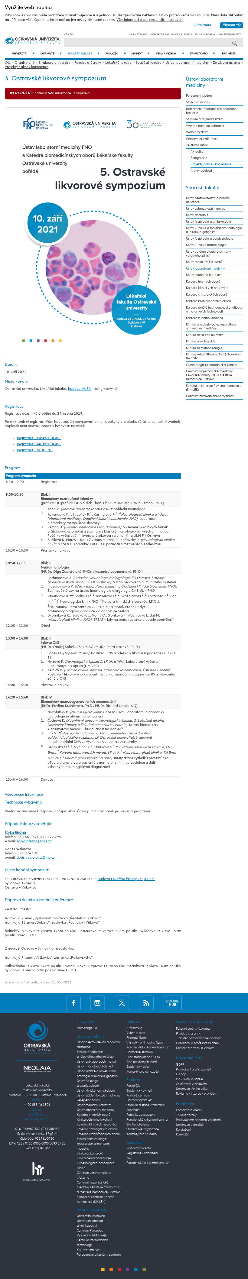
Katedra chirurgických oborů (206, 294)
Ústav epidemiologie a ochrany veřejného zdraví (208, 253)
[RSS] (146, 1003)
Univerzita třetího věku (191, 1088)
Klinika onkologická (200, 341)
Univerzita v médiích (190, 1124)
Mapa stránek (138, 34)
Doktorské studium (139, 1052)
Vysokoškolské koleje (91, 1235)
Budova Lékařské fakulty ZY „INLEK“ (126, 879)
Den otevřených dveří (141, 1062)
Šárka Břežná (15, 833)
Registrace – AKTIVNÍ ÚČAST (39, 444)
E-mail (188, 34)
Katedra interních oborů (203, 281)
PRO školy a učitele (189, 1079)
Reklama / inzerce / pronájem (196, 1093)
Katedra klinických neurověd (206, 288)
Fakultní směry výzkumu (193, 1028)
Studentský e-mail (139, 1090)
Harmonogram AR (139, 1100)
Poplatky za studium (140, 1114)
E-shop (181, 1074)
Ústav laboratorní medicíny (187, 63)
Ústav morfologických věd (95, 1066)
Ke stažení (183, 1129)
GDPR (180, 1064)
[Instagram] (97, 1003)
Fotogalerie (199, 158)
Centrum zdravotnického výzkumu (210, 396)
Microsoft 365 (159, 34)
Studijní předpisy (137, 1124)
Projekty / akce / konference (26, 67)
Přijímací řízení (136, 1037)
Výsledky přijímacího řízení (144, 1042)
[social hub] (173, 1003)
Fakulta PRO (202, 53)
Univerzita (23, 53)
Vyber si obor (135, 1033)
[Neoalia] (37, 1068)
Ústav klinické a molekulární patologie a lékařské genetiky (214, 230)
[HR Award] (37, 1171)
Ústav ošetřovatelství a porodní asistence (208, 200)
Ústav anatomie (197, 215)
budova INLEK (79, 389)
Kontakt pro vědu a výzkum (195, 1048)
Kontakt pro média (189, 1110)
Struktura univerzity (54, 63)
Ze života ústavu (226, 63)
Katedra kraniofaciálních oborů (208, 301)
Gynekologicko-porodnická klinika (211, 365)
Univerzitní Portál (230, 34)
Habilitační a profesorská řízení (197, 1043)
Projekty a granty (188, 1033)
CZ (65, 34)
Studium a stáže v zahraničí (145, 1105)
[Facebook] (73, 1003)
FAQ (129, 1158)
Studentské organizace (142, 1129)
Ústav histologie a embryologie (208, 221)
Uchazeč (116, 53)
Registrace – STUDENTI (35, 450)
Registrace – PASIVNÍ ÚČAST (39, 438)
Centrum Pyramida (90, 1230)
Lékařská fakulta (118, 63)
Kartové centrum (88, 1249)
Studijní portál (205, 34)
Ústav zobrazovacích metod (205, 208)
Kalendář (182, 1134)
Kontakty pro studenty (141, 1134)
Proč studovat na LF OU (143, 1057)
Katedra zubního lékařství (204, 318)
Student (140, 53)
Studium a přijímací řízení (204, 119)
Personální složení (199, 95)
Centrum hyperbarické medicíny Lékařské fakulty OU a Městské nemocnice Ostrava (209, 375)
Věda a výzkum (170, 53)
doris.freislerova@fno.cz (36, 858)
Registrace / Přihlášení (142, 1153)
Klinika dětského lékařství (205, 335)
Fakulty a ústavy (87, 63)
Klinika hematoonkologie (204, 348)
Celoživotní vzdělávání (202, 139)
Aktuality (197, 151)
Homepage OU (87, 1028)
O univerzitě (24, 63)
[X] (122, 1003)
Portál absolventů (138, 1148)
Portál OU (133, 1085)
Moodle (176, 34)
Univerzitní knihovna (91, 1216)
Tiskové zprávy (186, 1115)
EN (71, 34)
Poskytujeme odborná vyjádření (198, 1120)
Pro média (229, 53)
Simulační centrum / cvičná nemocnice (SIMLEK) (213, 387)
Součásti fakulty (84, 53)
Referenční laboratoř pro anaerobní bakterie (211, 111)
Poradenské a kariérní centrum (99, 1254)
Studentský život (137, 1066)
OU (7, 63)
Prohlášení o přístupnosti (193, 1069)
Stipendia (132, 1110)
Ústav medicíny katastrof (204, 262)
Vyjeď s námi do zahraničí (205, 126)
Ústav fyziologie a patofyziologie (209, 238)
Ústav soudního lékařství (203, 275)
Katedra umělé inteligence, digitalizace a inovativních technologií (214, 309)
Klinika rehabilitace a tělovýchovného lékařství (213, 356)
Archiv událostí (201, 170)
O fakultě (51, 53)
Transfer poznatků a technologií (198, 1038)
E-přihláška (134, 1028)
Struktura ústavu (198, 102)
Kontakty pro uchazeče (142, 1071)
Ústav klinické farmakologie (206, 245)
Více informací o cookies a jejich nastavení (149, 20)
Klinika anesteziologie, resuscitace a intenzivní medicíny (211, 326)
